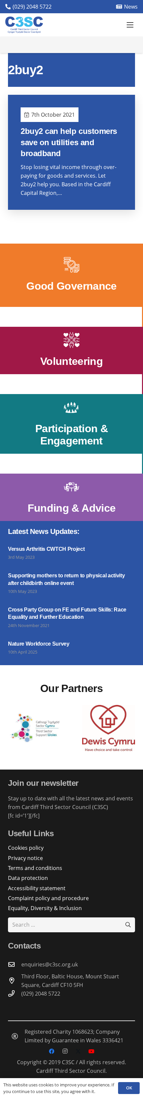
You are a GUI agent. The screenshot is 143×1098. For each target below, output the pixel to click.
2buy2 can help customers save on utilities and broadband (69, 142)
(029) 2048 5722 (40, 993)
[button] (130, 25)
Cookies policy (26, 847)
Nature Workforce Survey (39, 644)
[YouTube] (91, 1051)
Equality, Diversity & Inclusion (45, 908)
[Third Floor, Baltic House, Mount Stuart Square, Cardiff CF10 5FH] (14, 980)
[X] (78, 1051)
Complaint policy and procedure (48, 898)
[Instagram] (65, 1051)
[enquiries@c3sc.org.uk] (14, 964)
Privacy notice (25, 858)
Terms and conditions (35, 868)
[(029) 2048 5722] (14, 993)
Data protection (28, 878)
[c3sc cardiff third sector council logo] (24, 25)
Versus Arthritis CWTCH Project (46, 549)
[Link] (71, 275)
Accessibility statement (37, 888)
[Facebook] (51, 1051)
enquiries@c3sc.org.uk (49, 964)
